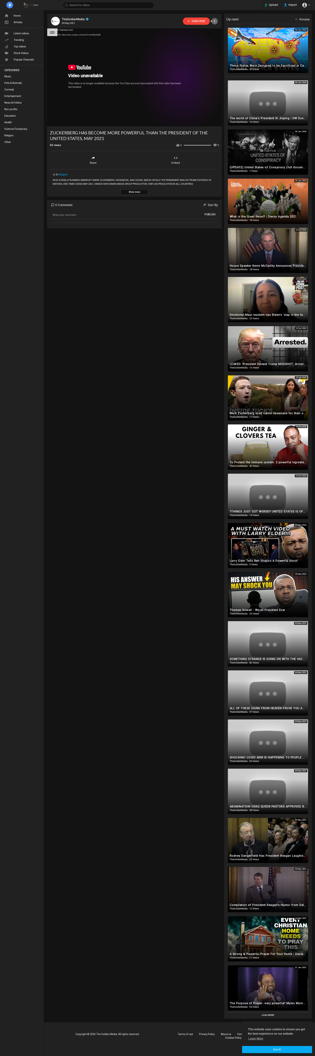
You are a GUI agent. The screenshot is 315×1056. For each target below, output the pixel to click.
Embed (176, 162)
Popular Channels (24, 59)
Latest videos (21, 33)
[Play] (52, 122)
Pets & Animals (13, 82)
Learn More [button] (255, 1038)
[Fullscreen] (216, 122)
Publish (210, 214)
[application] (134, 77)
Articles (18, 22)
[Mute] (210, 122)
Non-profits (10, 109)
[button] (306, 5)
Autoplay (304, 19)
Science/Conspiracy (15, 128)
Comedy (9, 89)
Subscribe (198, 21)
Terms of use (185, 1034)
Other (7, 142)
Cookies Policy (233, 1037)
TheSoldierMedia (73, 19)
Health (8, 122)
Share (93, 162)
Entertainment (12, 96)
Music (7, 76)
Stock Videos (21, 53)
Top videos (20, 46)
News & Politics (13, 102)
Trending (19, 39)
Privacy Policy (207, 1034)
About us (226, 1034)
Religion (63, 174)
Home (17, 15)
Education (10, 115)
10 (204, 122)
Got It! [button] (277, 1049)
